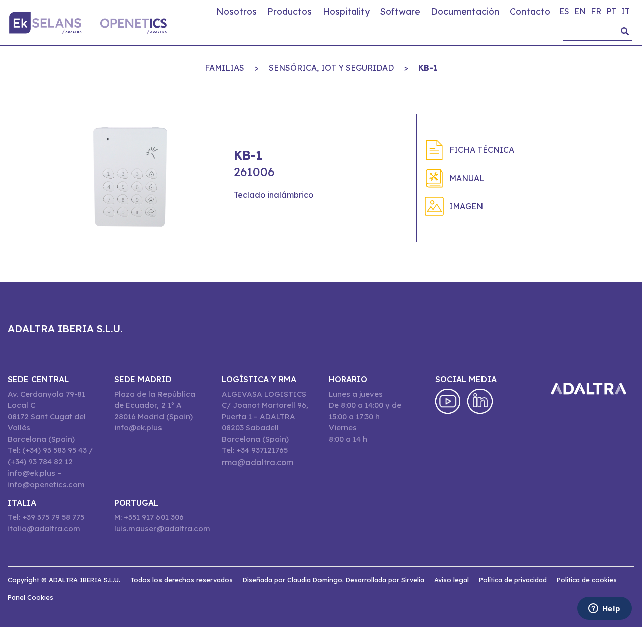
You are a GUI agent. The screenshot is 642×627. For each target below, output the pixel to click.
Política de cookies (587, 580)
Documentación (465, 11)
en (580, 11)
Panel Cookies (30, 597)
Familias (224, 68)
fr (596, 11)
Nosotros (236, 11)
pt (611, 11)
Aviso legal (451, 580)
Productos (289, 11)
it (625, 11)
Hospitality (346, 11)
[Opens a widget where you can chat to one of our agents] (604, 609)
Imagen (466, 206)
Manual (467, 178)
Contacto (530, 11)
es (564, 11)
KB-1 (428, 68)
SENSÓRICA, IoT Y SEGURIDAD (331, 68)
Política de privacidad (513, 580)
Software (400, 11)
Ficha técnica (481, 150)
